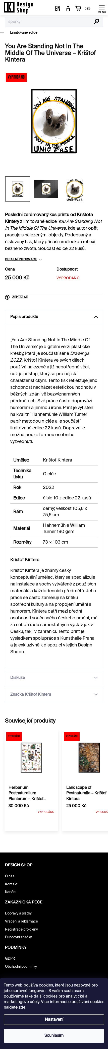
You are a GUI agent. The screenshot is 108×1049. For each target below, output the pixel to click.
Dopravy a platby (18, 913)
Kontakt (11, 884)
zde (22, 1008)
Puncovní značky (18, 937)
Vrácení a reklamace (21, 921)
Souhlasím (54, 1036)
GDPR (10, 958)
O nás (9, 876)
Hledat (96, 22)
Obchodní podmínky (21, 966)
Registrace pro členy (21, 929)
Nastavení (54, 1020)
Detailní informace (21, 259)
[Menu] (101, 9)
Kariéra (11, 892)
